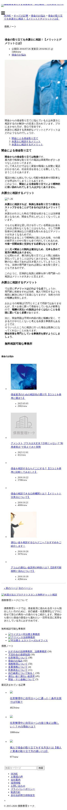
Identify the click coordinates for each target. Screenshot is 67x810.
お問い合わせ (18, 786)
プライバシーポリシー (23, 789)
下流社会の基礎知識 (19, 654)
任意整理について (17, 657)
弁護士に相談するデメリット (27, 144)
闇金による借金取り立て (25, 138)
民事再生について (17, 670)
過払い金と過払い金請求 (21, 676)
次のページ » (25, 588)
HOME (14, 774)
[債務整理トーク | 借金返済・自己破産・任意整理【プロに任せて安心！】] (33, 4)
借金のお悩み (19, 54)
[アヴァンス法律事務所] (21, 637)
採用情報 (15, 783)
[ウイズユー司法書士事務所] (24, 634)
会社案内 (15, 780)
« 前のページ (11, 588)
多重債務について (17, 667)
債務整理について (17, 664)
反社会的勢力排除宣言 (23, 795)
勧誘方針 (15, 792)
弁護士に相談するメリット (26, 141)
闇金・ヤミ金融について (21, 679)
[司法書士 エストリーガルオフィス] (28, 640)
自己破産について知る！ (21, 673)
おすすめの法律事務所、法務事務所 (27, 651)
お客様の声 (17, 776)
